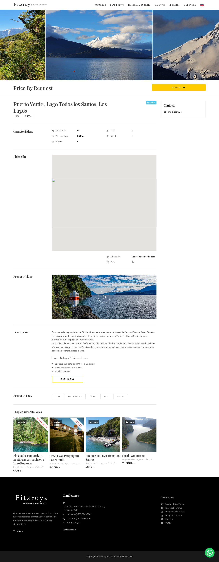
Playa (106, 396)
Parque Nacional (75, 396)
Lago (57, 396)
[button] (210, 553)
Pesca (93, 396)
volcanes (121, 396)
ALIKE (129, 556)
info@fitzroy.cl (175, 112)
